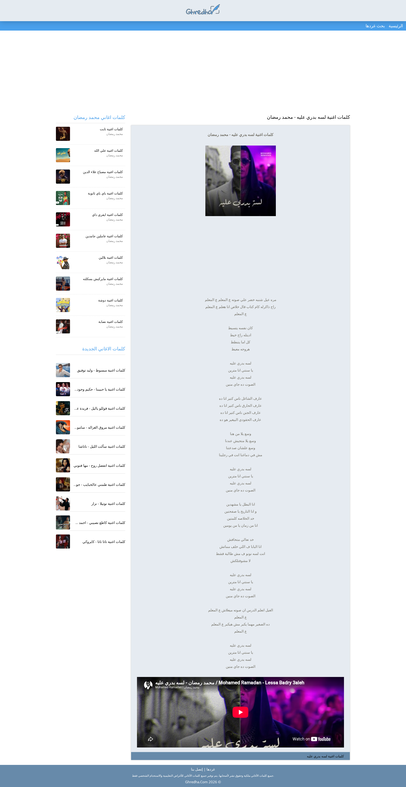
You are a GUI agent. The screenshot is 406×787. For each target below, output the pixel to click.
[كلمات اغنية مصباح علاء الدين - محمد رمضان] (63, 177)
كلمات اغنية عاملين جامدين (104, 236)
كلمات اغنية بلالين (111, 257)
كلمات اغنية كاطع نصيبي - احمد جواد (98, 522)
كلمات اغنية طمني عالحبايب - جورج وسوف (93, 484)
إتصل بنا (197, 769)
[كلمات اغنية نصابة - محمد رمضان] (63, 326)
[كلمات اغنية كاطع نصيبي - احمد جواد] (63, 522)
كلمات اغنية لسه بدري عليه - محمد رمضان (308, 117)
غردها (211, 769)
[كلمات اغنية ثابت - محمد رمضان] (63, 134)
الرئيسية (396, 25)
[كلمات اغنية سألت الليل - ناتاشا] (63, 446)
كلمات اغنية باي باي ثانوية (105, 193)
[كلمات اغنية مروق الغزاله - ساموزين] (63, 427)
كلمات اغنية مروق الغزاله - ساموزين (98, 427)
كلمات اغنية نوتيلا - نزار (108, 503)
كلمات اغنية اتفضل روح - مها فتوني (99, 465)
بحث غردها (375, 25)
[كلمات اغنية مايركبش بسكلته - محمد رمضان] (63, 284)
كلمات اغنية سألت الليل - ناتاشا (101, 446)
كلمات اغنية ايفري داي (107, 214)
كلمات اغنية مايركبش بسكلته (103, 279)
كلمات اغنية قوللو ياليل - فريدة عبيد (99, 408)
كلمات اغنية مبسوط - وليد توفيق (101, 370)
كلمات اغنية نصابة (110, 321)
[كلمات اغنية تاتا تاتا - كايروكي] (63, 541)
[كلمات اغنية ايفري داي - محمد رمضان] (63, 219)
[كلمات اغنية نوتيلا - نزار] (63, 503)
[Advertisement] (203, 73)
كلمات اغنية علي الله (108, 150)
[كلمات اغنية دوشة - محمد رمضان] (63, 305)
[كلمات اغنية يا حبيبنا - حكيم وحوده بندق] (63, 389)
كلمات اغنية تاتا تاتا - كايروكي (103, 541)
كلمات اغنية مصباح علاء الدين (103, 172)
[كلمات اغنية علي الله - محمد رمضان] (63, 155)
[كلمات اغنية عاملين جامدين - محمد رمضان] (63, 241)
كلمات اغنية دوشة (110, 300)
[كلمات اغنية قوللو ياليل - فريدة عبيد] (63, 408)
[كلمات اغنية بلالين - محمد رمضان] (63, 262)
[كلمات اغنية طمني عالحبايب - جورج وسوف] (63, 484)
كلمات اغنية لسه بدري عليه (325, 756)
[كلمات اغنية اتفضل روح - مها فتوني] (63, 465)
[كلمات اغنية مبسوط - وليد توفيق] (63, 370)
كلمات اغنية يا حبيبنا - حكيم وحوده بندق (96, 389)
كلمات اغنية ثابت (111, 129)
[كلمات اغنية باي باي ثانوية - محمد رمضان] (63, 198)
